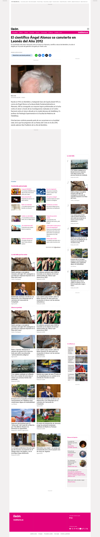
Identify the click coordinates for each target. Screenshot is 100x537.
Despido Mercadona (63, 1)
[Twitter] (46, 55)
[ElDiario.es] (83, 32)
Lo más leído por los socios (19, 254)
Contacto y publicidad (65, 533)
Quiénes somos (33, 533)
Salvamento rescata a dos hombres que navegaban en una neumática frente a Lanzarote (71, 368)
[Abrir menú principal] (88, 29)
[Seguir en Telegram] (76, 528)
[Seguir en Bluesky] (70, 528)
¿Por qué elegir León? (73, 470)
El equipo (40, 533)
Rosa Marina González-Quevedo (72, 446)
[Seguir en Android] (70, 518)
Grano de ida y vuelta (24, 1)
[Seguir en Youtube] (80, 528)
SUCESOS (69, 1)
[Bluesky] (43, 55)
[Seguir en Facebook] (74, 528)
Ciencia (37, 32)
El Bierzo (51, 32)
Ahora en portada (16, 307)
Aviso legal (56, 533)
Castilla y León (58, 32)
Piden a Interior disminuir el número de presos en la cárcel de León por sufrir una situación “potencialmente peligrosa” (22, 352)
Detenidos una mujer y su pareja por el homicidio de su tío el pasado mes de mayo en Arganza (48, 449)
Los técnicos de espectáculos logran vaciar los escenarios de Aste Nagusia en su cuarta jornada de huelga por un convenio (71, 377)
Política (21, 32)
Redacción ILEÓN (41, 279)
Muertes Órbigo (40, 1)
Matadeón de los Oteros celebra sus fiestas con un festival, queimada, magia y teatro (78, 283)
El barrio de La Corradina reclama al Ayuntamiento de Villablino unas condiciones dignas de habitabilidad (23, 400)
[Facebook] (39, 55)
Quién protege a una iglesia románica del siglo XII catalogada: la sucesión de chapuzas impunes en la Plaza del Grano (23, 274)
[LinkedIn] (50, 55)
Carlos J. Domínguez (16, 279)
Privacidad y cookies (48, 533)
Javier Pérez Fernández (70, 455)
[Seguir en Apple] (71, 518)
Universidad (44, 32)
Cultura (26, 32)
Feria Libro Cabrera (55, 1)
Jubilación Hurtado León (76, 1)
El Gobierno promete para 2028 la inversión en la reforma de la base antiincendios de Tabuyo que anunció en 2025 (48, 274)
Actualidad (15, 32)
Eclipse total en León (84, 1)
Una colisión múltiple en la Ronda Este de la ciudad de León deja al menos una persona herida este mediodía (22, 376)
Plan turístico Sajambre (32, 1)
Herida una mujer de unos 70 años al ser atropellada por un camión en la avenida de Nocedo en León (48, 376)
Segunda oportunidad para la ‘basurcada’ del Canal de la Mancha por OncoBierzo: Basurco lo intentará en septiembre (22, 425)
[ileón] (22, 516)
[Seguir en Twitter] (72, 528)
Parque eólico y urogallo (48, 1)
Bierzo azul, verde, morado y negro (76, 480)
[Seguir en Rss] (87, 528)
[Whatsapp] (36, 55)
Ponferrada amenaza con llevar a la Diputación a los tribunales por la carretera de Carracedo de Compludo (22, 299)
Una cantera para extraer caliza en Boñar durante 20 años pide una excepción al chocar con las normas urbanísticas (48, 299)
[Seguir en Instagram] (78, 528)
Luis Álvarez (14, 404)
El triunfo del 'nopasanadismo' (72, 452)
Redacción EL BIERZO (16, 430)
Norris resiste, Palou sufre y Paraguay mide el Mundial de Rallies (71, 359)
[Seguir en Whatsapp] (85, 528)
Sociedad (32, 32)
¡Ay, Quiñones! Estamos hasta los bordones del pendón (72, 462)
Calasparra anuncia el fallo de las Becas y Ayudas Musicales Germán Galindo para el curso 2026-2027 (71, 350)
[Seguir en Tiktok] (83, 528)
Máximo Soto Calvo (72, 466)
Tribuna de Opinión (72, 437)
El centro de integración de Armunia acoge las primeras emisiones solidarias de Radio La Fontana (48, 425)
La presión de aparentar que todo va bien (72, 443)
